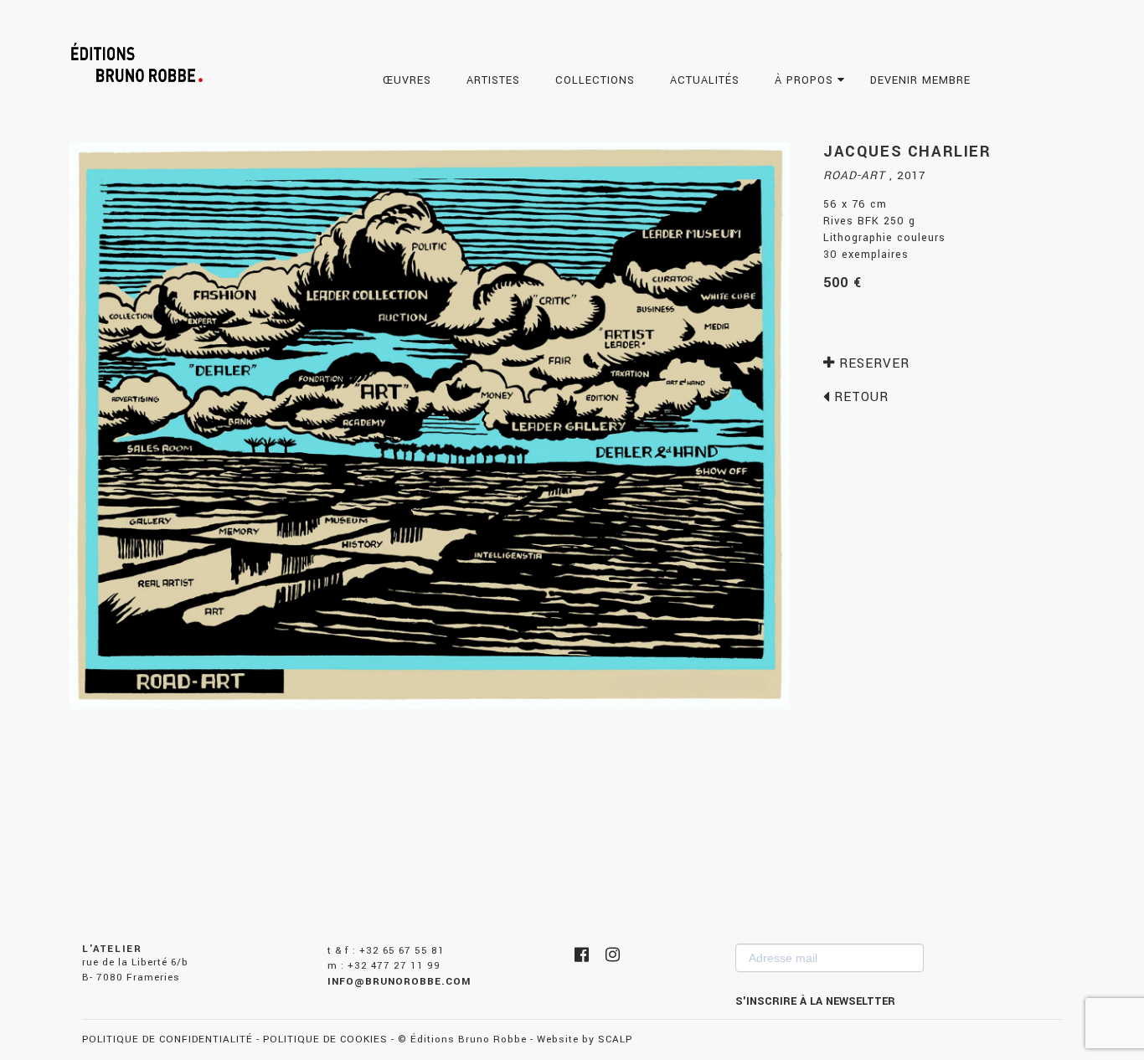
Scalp (615, 1039)
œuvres (409, 80)
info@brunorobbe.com (399, 982)
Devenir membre (922, 80)
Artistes (495, 80)
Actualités (707, 80)
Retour (859, 397)
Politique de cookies (325, 1039)
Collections (597, 80)
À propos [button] (806, 80)
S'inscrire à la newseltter (815, 1001)
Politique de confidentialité (167, 1039)
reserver (872, 363)
